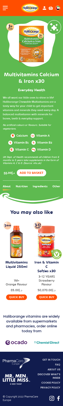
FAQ (57, 364)
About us (54, 369)
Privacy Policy (50, 387)
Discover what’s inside (49, 376)
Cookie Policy (50, 382)
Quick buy (16, 297)
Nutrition (22, 186)
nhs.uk (36, 163)
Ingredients (40, 186)
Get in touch (51, 359)
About (7, 186)
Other (56, 186)
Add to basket (31, 173)
